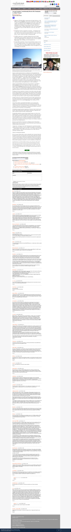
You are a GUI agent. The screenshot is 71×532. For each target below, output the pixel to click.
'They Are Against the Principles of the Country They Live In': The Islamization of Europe (50, 21)
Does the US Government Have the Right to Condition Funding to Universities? (26, 164)
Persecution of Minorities (47, 48)
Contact (57, 8)
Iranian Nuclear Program (47, 44)
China (45, 42)
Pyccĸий (52, 2)
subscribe (24, 169)
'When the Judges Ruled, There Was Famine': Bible (22, 162)
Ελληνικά (34, 2)
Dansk (30, 2)
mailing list (39, 169)
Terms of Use (14, 527)
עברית (41, 2)
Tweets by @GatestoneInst (47, 72)
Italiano (43, 2)
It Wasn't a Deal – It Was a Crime (19, 167)
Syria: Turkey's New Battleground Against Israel (51, 29)
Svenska (54, 2)
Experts (24, 8)
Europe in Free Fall (47, 17)
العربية (27, 2)
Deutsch (32, 2)
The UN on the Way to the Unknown (49, 32)
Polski (47, 2)
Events (19, 8)
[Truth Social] (14, 18)
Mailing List (46, 8)
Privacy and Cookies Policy (16, 530)
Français (40, 2)
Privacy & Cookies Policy (21, 527)
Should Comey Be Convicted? (19, 161)
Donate (35, 8)
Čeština (29, 2)
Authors (29, 8)
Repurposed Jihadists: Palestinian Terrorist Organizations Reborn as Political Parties (50, 25)
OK (58, 530)
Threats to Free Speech (47, 50)
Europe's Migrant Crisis (47, 46)
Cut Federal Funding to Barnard (19, 166)
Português (50, 2)
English (36, 2)
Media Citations (51, 8)
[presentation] (46, 16)
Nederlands (45, 2)
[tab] (46, 16)
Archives (40, 8)
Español (38, 2)
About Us (13, 8)
